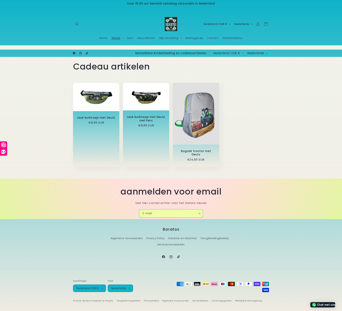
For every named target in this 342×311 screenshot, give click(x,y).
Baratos (86, 300)
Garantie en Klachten (182, 238)
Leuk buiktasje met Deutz (96, 117)
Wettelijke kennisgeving (248, 300)
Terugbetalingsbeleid (214, 238)
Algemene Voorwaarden (127, 238)
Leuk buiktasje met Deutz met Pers (146, 118)
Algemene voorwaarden (175, 300)
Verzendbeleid (200, 300)
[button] (77, 24)
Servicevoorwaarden (171, 244)
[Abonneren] (199, 213)
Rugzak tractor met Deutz (196, 152)
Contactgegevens (222, 300)
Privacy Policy (155, 238)
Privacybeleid (151, 300)
